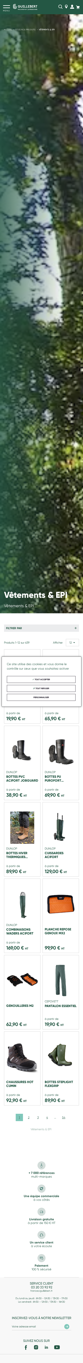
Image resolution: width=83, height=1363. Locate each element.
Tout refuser (42, 688)
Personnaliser (41, 697)
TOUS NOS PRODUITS (25, 29)
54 (63, 1117)
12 (70, 642)
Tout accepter (42, 679)
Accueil (8, 29)
